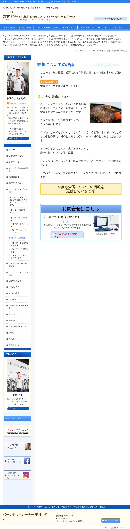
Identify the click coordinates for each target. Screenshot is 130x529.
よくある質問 (14, 293)
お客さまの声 (70, 27)
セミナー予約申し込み (17, 326)
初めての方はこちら (17, 156)
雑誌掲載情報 (14, 177)
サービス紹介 (53, 507)
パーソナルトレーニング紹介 (48, 27)
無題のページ (14, 339)
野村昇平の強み (15, 183)
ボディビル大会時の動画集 (18, 169)
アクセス (110, 27)
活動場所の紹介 (15, 281)
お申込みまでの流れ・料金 (91, 27)
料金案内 (12, 299)
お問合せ (122, 27)
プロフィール (26, 27)
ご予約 (11, 333)
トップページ (11, 27)
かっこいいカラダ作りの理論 (18, 190)
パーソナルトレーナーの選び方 (18, 264)
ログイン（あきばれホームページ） (115, 528)
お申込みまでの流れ (81, 507)
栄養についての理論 (17, 238)
